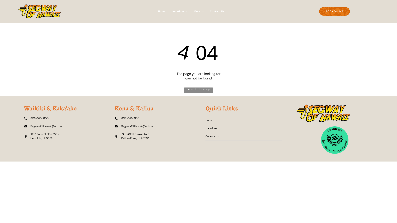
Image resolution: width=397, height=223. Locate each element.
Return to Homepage (198, 89)
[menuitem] (162, 11)
